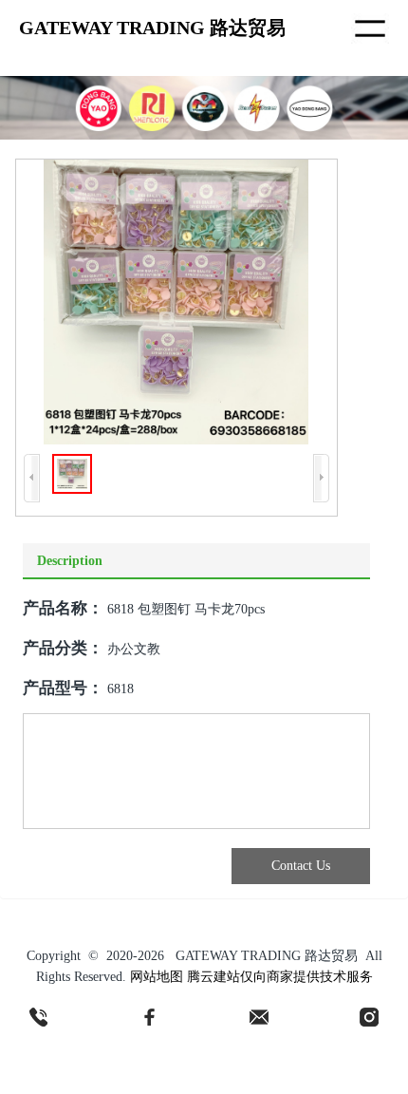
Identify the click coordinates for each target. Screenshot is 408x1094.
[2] (149, 1017)
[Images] (176, 302)
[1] (38, 1017)
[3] (259, 1017)
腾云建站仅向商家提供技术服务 (280, 977)
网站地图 (156, 977)
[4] (369, 1017)
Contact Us (300, 865)
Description (69, 561)
